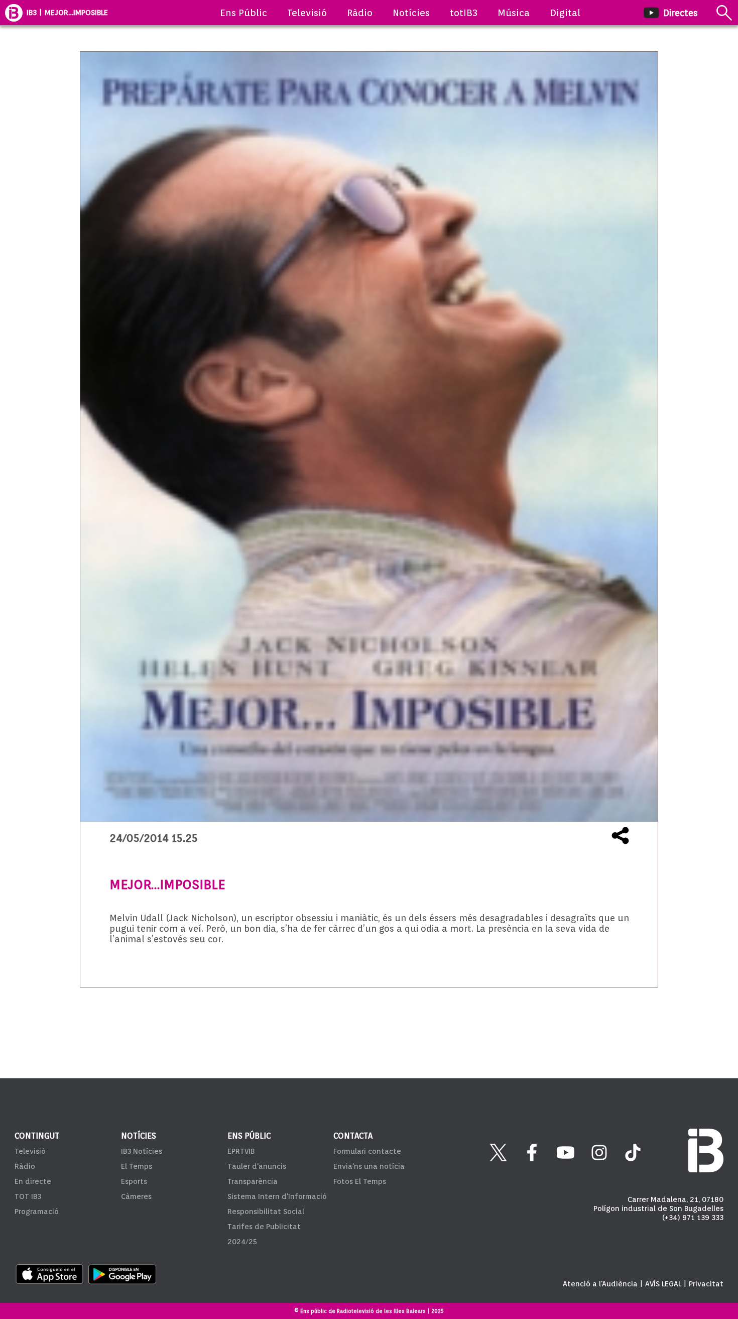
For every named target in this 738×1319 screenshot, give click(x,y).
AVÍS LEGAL (663, 1283)
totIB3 (463, 12)
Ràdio (360, 12)
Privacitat (706, 1283)
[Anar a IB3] (14, 12)
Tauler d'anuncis (256, 1166)
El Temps (136, 1166)
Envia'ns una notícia (369, 1166)
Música (514, 12)
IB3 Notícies (141, 1151)
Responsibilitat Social (265, 1211)
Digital (565, 12)
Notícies (411, 12)
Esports (134, 1181)
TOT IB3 (28, 1196)
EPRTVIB (241, 1151)
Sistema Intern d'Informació (277, 1196)
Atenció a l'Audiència (600, 1283)
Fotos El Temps (359, 1181)
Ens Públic (243, 12)
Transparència (252, 1181)
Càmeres (136, 1196)
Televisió (307, 12)
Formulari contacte (367, 1151)
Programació (37, 1211)
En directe (33, 1181)
